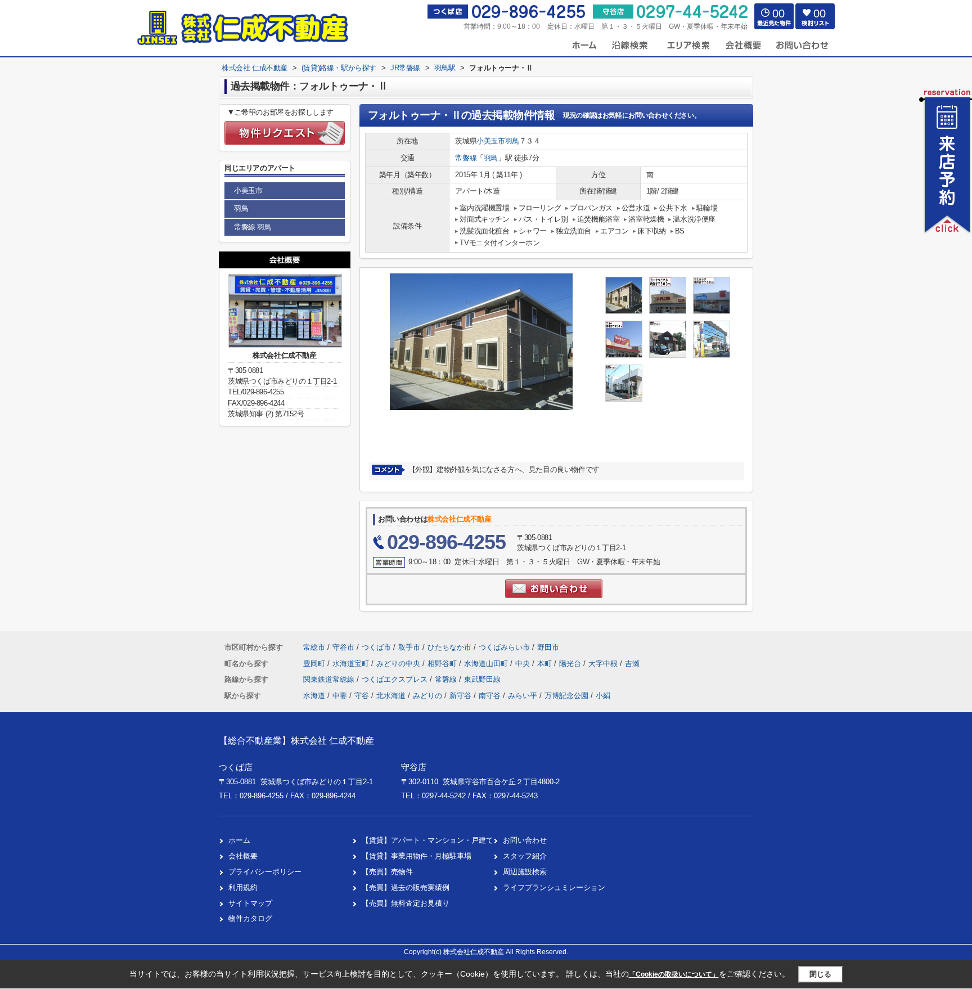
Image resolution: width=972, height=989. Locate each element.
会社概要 (243, 856)
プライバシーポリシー (265, 871)
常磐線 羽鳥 (253, 227)
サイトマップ (250, 903)
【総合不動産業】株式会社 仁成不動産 (296, 740)
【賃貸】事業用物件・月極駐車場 (416, 856)
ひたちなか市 (449, 647)
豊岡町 (315, 663)
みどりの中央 (399, 663)
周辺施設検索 (525, 871)
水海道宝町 (351, 663)
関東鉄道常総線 (330, 679)
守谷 (361, 695)
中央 (523, 663)
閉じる (820, 974)
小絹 (603, 695)
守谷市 (343, 647)
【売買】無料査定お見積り (405, 903)
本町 (545, 663)
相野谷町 (443, 663)
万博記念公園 (566, 695)
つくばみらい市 (504, 647)
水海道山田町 (487, 663)
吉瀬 (632, 663)
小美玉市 (490, 141)
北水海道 (391, 695)
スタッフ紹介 (525, 856)
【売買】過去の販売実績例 (405, 887)
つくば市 (376, 647)
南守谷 (490, 695)
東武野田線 (482, 679)
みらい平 (522, 695)
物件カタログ (250, 918)
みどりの (427, 695)
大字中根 (604, 663)
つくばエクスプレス (396, 679)
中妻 (339, 695)
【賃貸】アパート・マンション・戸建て (427, 840)
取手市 (409, 647)
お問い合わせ (525, 840)
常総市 (314, 647)
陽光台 (571, 663)
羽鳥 (512, 141)
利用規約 (243, 887)
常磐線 (465, 158)
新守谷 (460, 695)
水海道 (314, 695)
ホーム (239, 840)
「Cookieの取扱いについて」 (674, 974)
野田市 (548, 647)
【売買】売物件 (387, 871)
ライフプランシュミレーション (554, 887)
